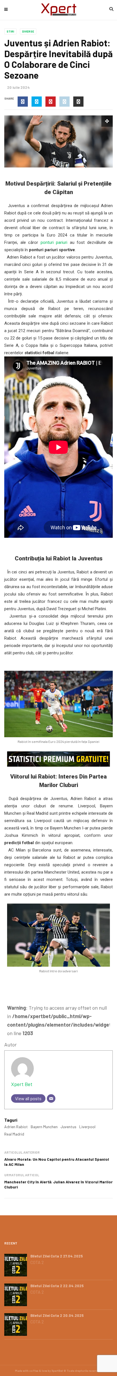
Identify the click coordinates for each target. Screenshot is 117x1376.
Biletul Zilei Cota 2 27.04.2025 (56, 1256)
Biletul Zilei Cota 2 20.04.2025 (57, 1315)
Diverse (28, 31)
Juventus (68, 1126)
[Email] (51, 1098)
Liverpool (87, 1126)
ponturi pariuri (54, 242)
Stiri (10, 31)
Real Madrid (14, 1134)
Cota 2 (37, 1262)
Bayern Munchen (44, 1126)
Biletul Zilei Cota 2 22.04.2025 (57, 1285)
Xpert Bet (21, 1084)
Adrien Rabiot (16, 1126)
